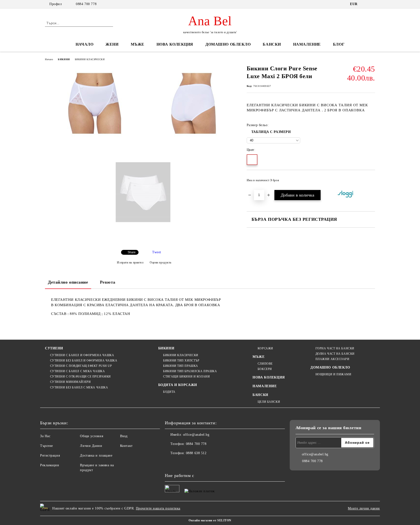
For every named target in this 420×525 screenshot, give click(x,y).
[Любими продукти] (362, 23)
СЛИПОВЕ (265, 363)
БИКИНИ (64, 59)
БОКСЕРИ (265, 369)
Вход (124, 436)
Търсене (46, 446)
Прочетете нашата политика (158, 508)
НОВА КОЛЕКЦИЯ (175, 44)
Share (132, 252)
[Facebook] (169, 463)
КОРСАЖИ (265, 348)
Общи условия (91, 436)
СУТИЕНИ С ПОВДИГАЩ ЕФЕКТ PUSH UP (81, 366)
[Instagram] (179, 463)
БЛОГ (338, 44)
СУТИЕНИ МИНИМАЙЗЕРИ (70, 382)
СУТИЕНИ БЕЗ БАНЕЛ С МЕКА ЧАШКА (79, 387)
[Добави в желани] (371, 182)
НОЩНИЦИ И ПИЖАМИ (333, 374)
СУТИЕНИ (54, 348)
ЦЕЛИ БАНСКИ (269, 401)
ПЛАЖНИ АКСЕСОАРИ (332, 359)
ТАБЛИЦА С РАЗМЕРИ (271, 132)
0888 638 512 (196, 453)
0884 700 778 (86, 4)
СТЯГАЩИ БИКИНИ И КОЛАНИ (186, 376)
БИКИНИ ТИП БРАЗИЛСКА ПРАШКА (190, 371)
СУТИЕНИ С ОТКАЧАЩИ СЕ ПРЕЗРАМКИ (80, 376)
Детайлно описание (68, 282)
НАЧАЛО (84, 44)
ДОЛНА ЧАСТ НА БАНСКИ (335, 353)
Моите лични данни (364, 508)
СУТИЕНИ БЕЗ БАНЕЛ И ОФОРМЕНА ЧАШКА (83, 360)
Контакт (126, 446)
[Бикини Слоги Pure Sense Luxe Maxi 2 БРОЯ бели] (94, 103)
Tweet (156, 252)
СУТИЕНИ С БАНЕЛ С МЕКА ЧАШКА (77, 371)
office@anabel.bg (196, 434)
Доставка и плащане (96, 455)
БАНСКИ (272, 44)
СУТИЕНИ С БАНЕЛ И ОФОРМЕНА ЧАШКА (82, 355)
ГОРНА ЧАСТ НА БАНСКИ (334, 348)
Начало (49, 59)
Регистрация (50, 455)
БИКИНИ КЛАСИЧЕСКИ (90, 59)
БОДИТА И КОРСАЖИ (177, 385)
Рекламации (49, 465)
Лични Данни (91, 446)
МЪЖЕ (137, 44)
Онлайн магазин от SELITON (210, 520)
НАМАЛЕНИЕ (307, 44)
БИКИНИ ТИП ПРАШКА (180, 366)
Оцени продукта (160, 262)
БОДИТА (169, 392)
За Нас (45, 436)
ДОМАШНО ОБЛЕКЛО (228, 44)
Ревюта (107, 282)
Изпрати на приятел (130, 262)
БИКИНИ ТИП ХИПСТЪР (181, 360)
